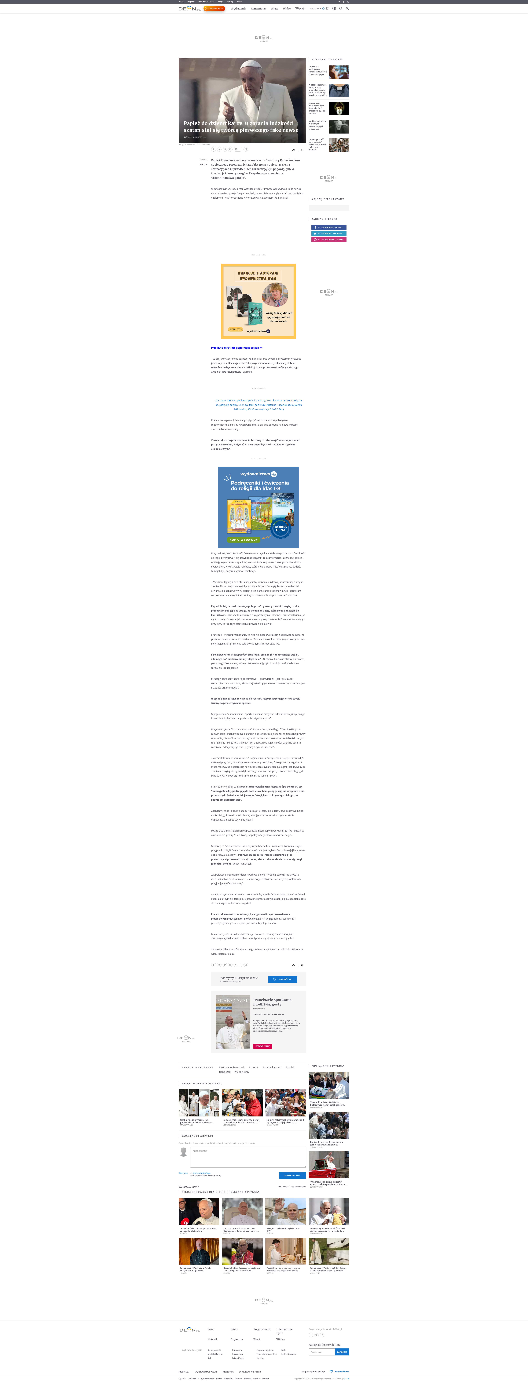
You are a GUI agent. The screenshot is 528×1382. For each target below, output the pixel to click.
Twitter (343, 1)
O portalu (182, 1379)
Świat (211, 1329)
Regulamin (192, 1379)
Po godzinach (262, 1329)
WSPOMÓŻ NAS (342, 1371)
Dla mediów (228, 1379)
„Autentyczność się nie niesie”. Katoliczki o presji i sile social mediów (317, 144)
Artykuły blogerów (215, 1354)
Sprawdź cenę (263, 1046)
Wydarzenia (238, 8)
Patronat (265, 1379)
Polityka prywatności (206, 1379)
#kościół (253, 1067)
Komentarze (258, 8)
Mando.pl (228, 1371)
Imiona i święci (238, 1358)
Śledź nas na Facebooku (330, 227)
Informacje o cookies (252, 1379)
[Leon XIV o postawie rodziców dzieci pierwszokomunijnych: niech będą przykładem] (329, 1211)
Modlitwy (261, 1358)
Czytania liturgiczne (265, 1350)
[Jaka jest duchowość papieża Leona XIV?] (285, 1211)
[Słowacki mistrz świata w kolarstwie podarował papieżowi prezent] (329, 1085)
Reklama (239, 1379)
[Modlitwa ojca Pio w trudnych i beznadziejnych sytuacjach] (339, 127)
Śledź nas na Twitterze (330, 233)
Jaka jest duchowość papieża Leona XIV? (283, 1229)
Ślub (209, 1358)
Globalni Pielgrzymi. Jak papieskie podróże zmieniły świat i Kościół (196, 1123)
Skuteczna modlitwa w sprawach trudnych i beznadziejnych (318, 70)
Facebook (339, 1)
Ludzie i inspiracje (288, 1354)
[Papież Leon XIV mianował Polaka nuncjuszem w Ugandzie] (199, 1251)
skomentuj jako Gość (202, 1173)
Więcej (299, 8)
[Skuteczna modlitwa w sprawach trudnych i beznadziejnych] (339, 72)
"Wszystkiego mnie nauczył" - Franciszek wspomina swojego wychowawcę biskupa (327, 1184)
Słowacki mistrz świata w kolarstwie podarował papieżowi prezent (328, 1105)
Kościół (187, 137)
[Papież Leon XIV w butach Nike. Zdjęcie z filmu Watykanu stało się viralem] (329, 1251)
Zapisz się (342, 1352)
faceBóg (229, 2)
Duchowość (237, 1350)
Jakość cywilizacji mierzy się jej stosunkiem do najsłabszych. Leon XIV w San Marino (241, 1123)
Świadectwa (237, 1354)
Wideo (287, 8)
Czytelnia (237, 1339)
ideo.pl (346, 1379)
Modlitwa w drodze (206, 2)
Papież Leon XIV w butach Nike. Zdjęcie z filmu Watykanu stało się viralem (328, 1269)
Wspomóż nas (285, 979)
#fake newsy (242, 1071)
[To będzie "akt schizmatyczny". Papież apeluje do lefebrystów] (199, 1211)
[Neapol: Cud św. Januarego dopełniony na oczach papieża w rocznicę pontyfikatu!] (242, 1251)
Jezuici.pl (184, 1371)
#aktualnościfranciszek (232, 1067)
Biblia (181, 2)
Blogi (220, 2)
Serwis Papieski (199, 137)
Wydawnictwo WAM (206, 1371)
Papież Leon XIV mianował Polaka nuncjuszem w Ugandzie (195, 1269)
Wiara (274, 8)
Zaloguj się (183, 1173)
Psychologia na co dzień (267, 1354)
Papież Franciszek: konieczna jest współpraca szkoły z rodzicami (326, 1145)
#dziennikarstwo (271, 1067)
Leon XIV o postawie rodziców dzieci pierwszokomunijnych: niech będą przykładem (327, 1231)
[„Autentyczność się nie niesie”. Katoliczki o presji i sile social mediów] (339, 145)
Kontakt (219, 1379)
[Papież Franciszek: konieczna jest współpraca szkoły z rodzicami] (329, 1125)
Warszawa (314, 8)
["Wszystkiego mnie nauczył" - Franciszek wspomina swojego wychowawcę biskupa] (329, 1164)
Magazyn (191, 2)
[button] (334, 8)
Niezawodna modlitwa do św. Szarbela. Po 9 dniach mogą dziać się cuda (317, 108)
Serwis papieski (214, 1350)
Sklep (239, 2)
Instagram (347, 1)
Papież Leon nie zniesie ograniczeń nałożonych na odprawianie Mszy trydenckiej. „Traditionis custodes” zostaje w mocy (284, 1272)
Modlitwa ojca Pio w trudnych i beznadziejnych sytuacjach (317, 125)
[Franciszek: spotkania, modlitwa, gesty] (233, 1022)
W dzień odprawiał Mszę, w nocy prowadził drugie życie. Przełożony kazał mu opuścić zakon (317, 91)
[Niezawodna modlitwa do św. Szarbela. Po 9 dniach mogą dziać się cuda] (339, 108)
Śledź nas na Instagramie (330, 239)
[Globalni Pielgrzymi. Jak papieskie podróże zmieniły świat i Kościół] (199, 1102)
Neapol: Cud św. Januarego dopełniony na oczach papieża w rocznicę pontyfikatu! (241, 1270)
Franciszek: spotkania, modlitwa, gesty (272, 1002)
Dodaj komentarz (293, 1175)
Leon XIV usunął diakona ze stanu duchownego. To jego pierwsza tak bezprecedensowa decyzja (240, 1231)
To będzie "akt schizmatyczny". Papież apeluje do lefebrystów (198, 1229)
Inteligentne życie (284, 1331)
